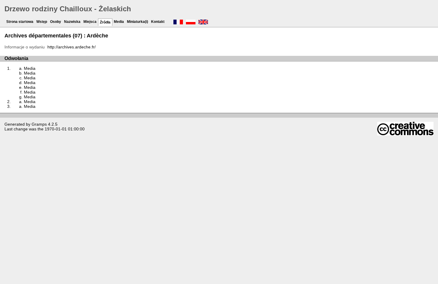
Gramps (39, 124)
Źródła (105, 22)
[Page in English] (203, 22)
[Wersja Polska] (190, 22)
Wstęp (41, 22)
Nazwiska (72, 22)
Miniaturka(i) (137, 22)
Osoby (55, 22)
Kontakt (157, 22)
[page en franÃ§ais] (178, 22)
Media (119, 22)
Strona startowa (19, 22)
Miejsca (90, 22)
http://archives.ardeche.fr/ (71, 47)
